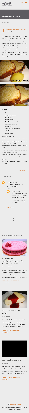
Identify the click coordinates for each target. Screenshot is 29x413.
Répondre (10, 207)
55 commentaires (14, 330)
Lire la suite (5, 283)
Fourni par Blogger (15, 404)
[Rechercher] (22, 3)
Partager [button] (22, 170)
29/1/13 (15, 182)
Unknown (9, 182)
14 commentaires (14, 377)
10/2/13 (18, 191)
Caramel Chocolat (7, 4)
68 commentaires (14, 281)
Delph (13, 191)
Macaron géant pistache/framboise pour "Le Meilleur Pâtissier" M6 (13, 261)
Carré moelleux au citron (11, 360)
